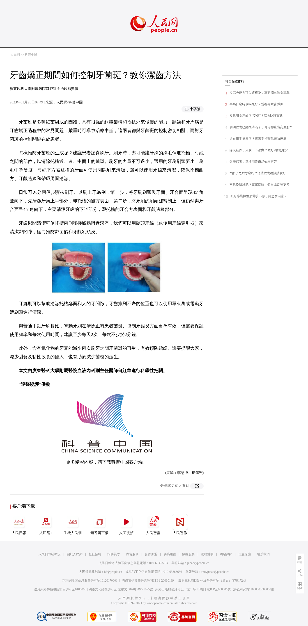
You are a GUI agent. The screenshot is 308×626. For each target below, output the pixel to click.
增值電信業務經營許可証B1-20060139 (148, 580)
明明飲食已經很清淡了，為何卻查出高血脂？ (261, 127)
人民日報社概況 (50, 554)
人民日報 (19, 533)
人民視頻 (126, 533)
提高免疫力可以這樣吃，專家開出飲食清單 (260, 92)
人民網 (15, 54)
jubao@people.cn (198, 563)
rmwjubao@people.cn (215, 571)
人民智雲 (153, 533)
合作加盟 (151, 554)
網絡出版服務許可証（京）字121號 (179, 589)
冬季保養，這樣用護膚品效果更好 (253, 161)
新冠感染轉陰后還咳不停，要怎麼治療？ (258, 196)
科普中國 (31, 54)
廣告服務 (132, 554)
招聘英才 (113, 554)
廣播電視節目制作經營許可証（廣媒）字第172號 (212, 580)
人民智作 (180, 533)
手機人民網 (73, 533)
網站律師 (226, 554)
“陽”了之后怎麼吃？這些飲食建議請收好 (258, 173)
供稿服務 (169, 554)
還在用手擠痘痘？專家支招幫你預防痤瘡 (258, 138)
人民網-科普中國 (69, 102)
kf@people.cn (113, 571)
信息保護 (244, 554)
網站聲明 (207, 554)
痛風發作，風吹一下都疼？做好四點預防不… (261, 150)
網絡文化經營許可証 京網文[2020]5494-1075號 (121, 589)
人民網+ (45, 533)
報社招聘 (95, 554)
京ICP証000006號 (219, 589)
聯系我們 (263, 554)
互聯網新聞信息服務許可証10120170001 (89, 580)
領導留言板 (99, 533)
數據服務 (188, 554)
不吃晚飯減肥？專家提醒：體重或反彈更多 (260, 184)
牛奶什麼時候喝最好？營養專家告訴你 (256, 104)
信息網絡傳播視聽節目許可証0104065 (60, 589)
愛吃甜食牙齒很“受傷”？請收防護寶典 (256, 115)
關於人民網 (75, 554)
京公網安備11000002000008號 (253, 589)
